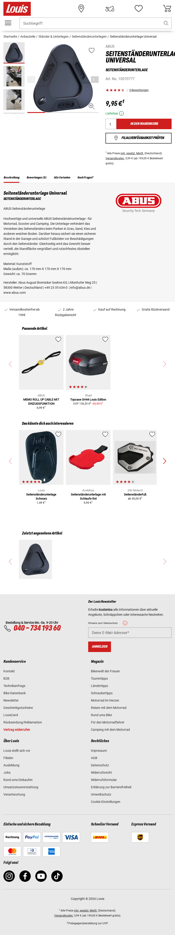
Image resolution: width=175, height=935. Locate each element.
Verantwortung (14, 794)
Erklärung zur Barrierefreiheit (111, 787)
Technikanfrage (14, 686)
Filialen (8, 758)
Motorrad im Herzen (105, 700)
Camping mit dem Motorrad (110, 729)
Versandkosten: (115, 158)
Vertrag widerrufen (16, 729)
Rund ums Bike (101, 715)
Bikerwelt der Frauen (105, 671)
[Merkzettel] (138, 8)
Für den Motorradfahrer (107, 722)
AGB (94, 758)
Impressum (99, 750)
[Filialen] (81, 8)
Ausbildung (11, 765)
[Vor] (95, 79)
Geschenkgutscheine (18, 708)
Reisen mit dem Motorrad (108, 708)
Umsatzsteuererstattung (20, 787)
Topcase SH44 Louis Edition (88, 399)
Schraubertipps (102, 693)
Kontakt (9, 671)
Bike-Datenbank (14, 693)
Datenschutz (100, 765)
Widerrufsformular (104, 780)
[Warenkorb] (167, 8)
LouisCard (10, 715)
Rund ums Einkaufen (18, 780)
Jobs (6, 772)
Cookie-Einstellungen (105, 802)
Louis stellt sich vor (16, 750)
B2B (6, 678)
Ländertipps (99, 686)
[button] (166, 23)
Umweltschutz (101, 794)
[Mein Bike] (109, 8)
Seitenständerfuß (135, 494)
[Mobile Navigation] (8, 23)
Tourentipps (99, 678)
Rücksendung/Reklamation (22, 722)
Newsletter (11, 700)
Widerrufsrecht (101, 772)
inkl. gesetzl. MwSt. (132, 153)
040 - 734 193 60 (36, 628)
